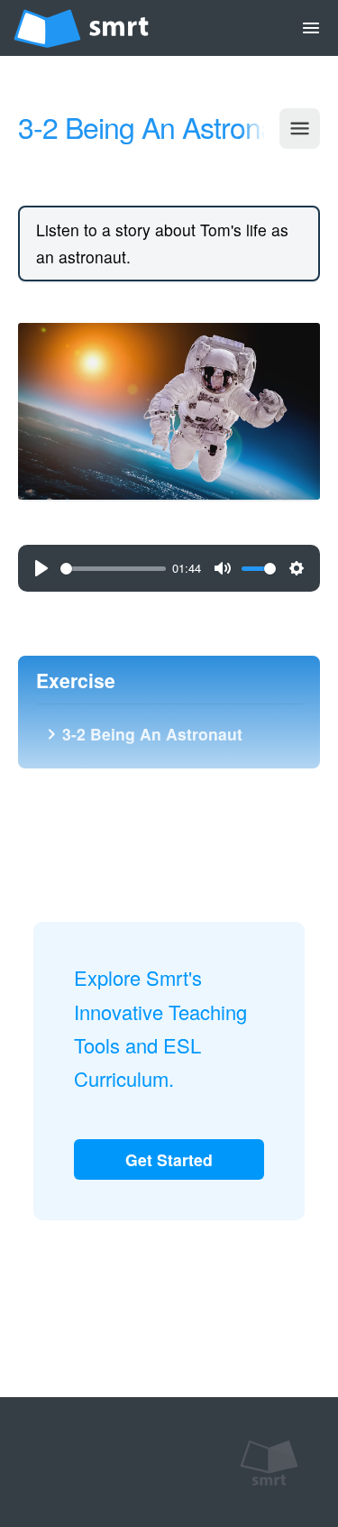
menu (311, 28)
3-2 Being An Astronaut (141, 733)
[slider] (113, 568)
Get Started (169, 1159)
